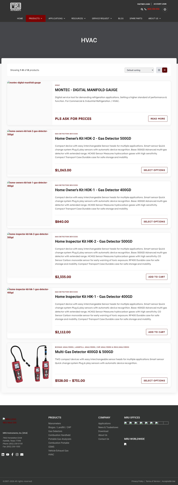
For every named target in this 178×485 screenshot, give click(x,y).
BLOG (120, 18)
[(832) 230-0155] (145, 9)
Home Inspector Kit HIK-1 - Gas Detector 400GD (93, 297)
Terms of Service (153, 481)
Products (34, 18)
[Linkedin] (2, 454)
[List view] (164, 70)
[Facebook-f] (12, 454)
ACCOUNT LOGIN (160, 4)
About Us (153, 18)
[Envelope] (21, 454)
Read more (158, 118)
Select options (154, 170)
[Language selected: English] (165, 9)
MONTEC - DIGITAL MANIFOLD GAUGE (86, 90)
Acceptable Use (168, 481)
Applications (56, 18)
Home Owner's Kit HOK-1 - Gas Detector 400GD (93, 190)
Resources (77, 18)
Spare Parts (136, 18)
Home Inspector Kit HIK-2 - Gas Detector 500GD (93, 241)
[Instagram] (17, 454)
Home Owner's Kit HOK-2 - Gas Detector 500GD (93, 138)
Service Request (100, 18)
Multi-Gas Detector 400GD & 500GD (84, 352)
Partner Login (143, 4)
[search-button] (142, 9)
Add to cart (156, 276)
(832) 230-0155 (153, 8)
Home (20, 18)
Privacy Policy (138, 481)
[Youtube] (7, 454)
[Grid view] (159, 70)
